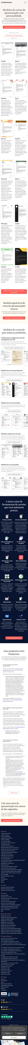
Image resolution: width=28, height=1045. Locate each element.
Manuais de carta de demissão (8, 903)
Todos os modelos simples (14, 411)
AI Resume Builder (5, 839)
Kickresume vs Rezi (5, 969)
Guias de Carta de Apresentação (8, 901)
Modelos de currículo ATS (6, 920)
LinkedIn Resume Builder (6, 838)
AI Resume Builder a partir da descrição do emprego (13, 860)
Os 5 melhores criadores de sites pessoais (10, 949)
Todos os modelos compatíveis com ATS (14, 347)
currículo (15, 751)
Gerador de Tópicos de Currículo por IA (10, 847)
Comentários (4, 990)
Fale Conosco (4, 980)
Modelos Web (14, 38)
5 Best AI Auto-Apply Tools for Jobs (9, 952)
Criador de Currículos (6, 833)
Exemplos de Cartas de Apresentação (9, 898)
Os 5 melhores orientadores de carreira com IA (11, 950)
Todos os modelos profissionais (14, 380)
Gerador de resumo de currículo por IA (9, 849)
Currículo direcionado (6, 858)
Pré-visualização (6, 50)
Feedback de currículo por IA (7, 863)
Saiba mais (22, 1030)
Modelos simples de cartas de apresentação (11, 931)
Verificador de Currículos (6, 853)
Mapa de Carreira (5, 864)
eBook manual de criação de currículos (9, 906)
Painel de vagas (4, 874)
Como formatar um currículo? (7, 964)
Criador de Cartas (5, 834)
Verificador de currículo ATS (7, 855)
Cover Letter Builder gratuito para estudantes (11, 871)
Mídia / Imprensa (5, 986)
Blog (2, 911)
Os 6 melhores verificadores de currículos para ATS (12, 947)
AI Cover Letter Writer (6, 841)
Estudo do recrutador (5, 974)
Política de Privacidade (6, 983)
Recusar (8, 1033)
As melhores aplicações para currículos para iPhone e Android (13, 954)
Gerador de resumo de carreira (8, 850)
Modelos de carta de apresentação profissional (11, 933)
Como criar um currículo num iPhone (9, 938)
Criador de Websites (5, 836)
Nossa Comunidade (5, 909)
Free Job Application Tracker (7, 876)
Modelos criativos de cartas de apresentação (11, 930)
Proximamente (4, 879)
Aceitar (15, 1037)
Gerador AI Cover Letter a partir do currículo (11, 872)
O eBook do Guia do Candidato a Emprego (10, 904)
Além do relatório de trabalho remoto (9, 907)
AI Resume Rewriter (5, 844)
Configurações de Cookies (7, 985)
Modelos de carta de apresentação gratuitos (11, 928)
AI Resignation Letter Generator (8, 842)
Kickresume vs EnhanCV (6, 970)
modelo (19, 750)
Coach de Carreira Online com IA (8, 868)
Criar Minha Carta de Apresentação (14, 27)
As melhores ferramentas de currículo (9, 956)
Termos (2, 982)
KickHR (2, 880)
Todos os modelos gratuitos (14, 474)
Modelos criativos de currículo (8, 927)
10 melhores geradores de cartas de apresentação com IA (13, 945)
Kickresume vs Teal (5, 972)
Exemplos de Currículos (6, 896)
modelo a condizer (19, 773)
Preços (2, 882)
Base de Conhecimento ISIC (7, 939)
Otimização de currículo (6, 861)
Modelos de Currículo (14, 32)
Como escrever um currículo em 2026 (9, 963)
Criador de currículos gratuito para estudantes (11, 869)
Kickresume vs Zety (5, 967)
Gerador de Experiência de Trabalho (9, 852)
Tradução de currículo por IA (7, 846)
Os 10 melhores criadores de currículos (10, 941)
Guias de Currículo (5, 900)
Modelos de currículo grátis (7, 922)
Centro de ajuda (4, 895)
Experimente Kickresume (14, 638)
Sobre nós (3, 979)
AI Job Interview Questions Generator (9, 866)
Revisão (2, 877)
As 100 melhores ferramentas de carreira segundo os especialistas (13, 960)
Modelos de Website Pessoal (7, 919)
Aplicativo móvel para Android (8, 890)
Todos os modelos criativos (14, 442)
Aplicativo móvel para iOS (7, 888)
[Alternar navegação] (25, 2)
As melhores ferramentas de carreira (9, 958)
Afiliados (3, 988)
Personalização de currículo (7, 857)
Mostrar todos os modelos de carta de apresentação (14, 291)
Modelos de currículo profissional (8, 925)
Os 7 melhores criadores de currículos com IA (11, 942)
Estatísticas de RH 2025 (6, 966)
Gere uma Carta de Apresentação (11, 820)
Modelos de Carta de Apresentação (14, 35)
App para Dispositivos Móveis (7, 887)
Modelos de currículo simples (7, 923)
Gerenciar (20, 1033)
